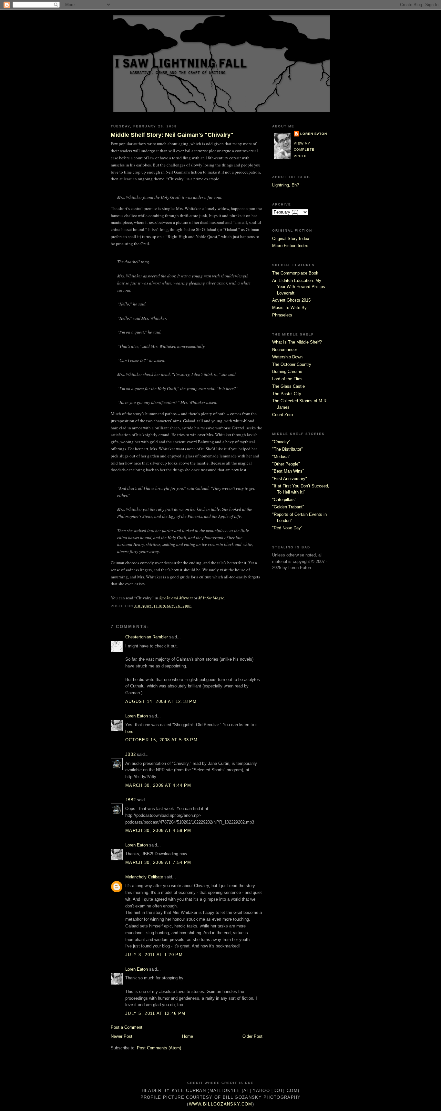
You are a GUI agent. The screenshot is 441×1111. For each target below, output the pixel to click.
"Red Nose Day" (287, 527)
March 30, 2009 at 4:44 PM (158, 785)
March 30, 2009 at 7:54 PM (158, 862)
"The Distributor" (287, 449)
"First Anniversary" (289, 478)
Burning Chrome (287, 371)
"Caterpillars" (284, 499)
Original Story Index (290, 238)
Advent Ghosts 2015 (291, 300)
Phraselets (282, 315)
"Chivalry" (281, 441)
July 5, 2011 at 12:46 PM (155, 1013)
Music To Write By (289, 307)
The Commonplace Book (295, 273)
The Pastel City (286, 393)
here (129, 731)
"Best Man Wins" (288, 471)
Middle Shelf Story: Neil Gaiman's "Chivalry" (172, 135)
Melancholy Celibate (144, 877)
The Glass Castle (288, 386)
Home (187, 1036)
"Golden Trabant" (288, 507)
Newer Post (121, 1036)
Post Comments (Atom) (159, 1048)
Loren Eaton (136, 716)
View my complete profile (304, 150)
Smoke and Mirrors (176, 598)
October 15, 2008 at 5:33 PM (161, 739)
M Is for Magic (211, 598)
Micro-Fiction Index (290, 245)
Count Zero (282, 414)
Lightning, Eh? (285, 185)
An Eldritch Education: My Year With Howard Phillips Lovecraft (298, 286)
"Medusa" (281, 456)
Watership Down (287, 357)
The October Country (291, 364)
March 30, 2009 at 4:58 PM (158, 830)
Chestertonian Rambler (146, 637)
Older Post (252, 1036)
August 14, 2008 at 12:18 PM (161, 701)
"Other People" (286, 464)
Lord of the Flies (287, 378)
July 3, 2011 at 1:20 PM (154, 954)
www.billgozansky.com (220, 1104)
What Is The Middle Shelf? (297, 342)
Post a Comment (126, 1027)
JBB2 (130, 754)
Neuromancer (284, 349)
